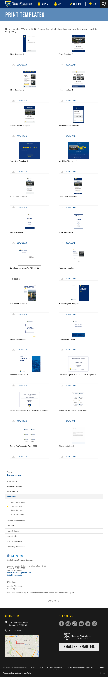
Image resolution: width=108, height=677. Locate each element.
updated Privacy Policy (23, 673)
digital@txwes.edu (14, 575)
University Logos (17, 510)
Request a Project (14, 486)
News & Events (13, 531)
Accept (102, 673)
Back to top (54, 601)
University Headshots (15, 546)
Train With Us (12, 492)
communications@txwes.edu (19, 573)
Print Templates (17, 506)
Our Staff (10, 526)
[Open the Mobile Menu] (104, 4)
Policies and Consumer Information (80, 667)
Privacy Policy (37, 667)
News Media (12, 536)
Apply (44, 4)
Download (22, 65)
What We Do (12, 481)
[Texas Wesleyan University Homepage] (18, 4)
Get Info (78, 4)
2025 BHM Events (14, 541)
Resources (14, 475)
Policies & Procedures (16, 521)
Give (95, 4)
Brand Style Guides (18, 502)
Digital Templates (17, 514)
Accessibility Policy (54, 667)
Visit (61, 4)
